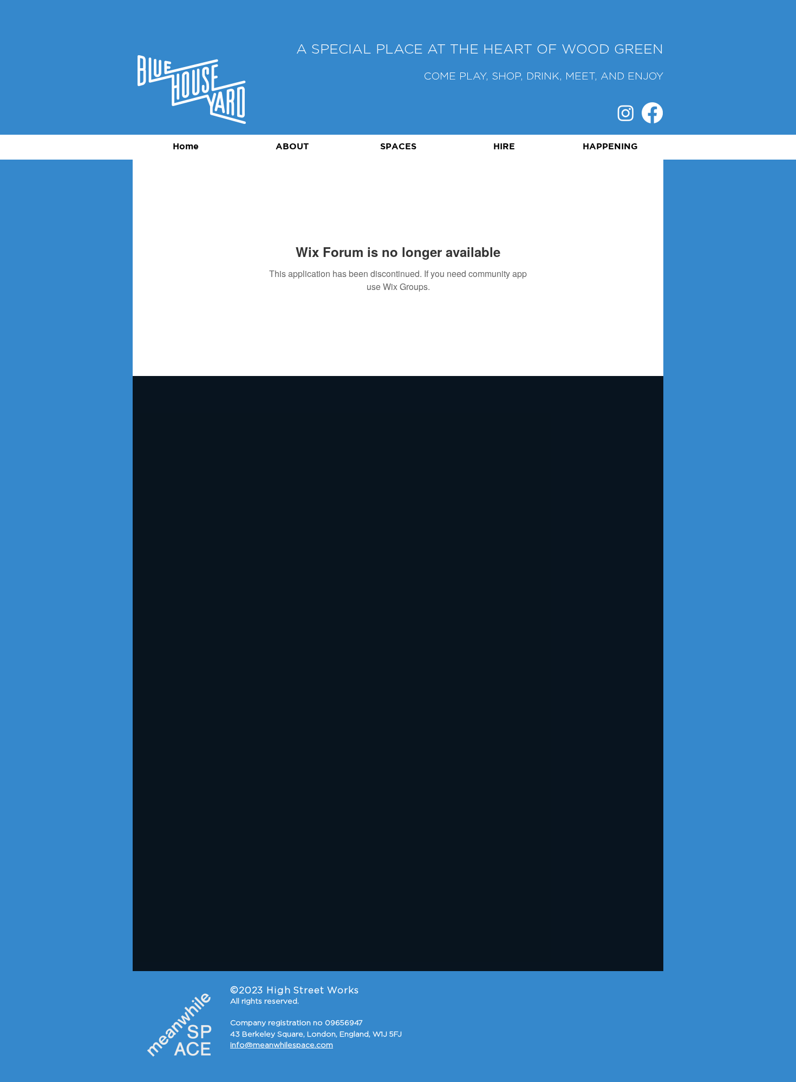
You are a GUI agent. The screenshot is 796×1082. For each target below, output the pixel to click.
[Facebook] (652, 112)
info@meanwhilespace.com (281, 1045)
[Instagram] (625, 112)
